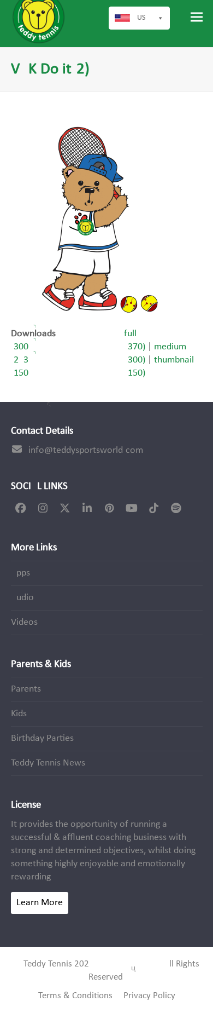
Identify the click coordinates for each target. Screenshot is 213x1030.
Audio (22, 597)
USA (143, 18)
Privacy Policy (149, 996)
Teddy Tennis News (48, 763)
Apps (20, 573)
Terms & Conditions (75, 996)
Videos (24, 622)
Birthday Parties (42, 738)
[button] (197, 17)
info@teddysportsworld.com (85, 450)
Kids (19, 714)
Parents (26, 689)
